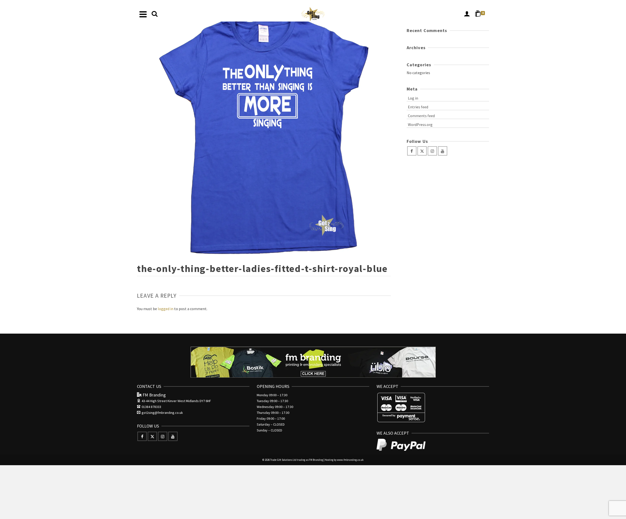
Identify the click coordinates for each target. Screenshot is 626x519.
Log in (413, 98)
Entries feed (418, 106)
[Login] (466, 14)
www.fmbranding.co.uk (350, 460)
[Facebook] (411, 151)
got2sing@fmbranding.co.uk (162, 412)
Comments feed (421, 115)
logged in (165, 308)
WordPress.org (420, 124)
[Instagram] (432, 151)
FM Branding (316, 460)
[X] (422, 151)
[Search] (154, 14)
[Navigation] (143, 14)
